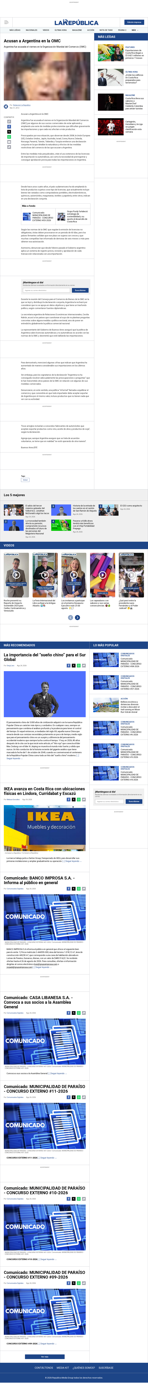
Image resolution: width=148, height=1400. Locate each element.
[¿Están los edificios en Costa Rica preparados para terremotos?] (111, 77)
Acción (124, 699)
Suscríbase (106, 1367)
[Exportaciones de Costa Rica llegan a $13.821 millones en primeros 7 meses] (111, 52)
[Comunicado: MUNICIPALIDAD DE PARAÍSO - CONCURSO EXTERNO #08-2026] (106, 660)
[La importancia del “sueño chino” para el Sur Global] (45, 694)
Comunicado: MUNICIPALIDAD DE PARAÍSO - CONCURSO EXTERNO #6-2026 (131, 731)
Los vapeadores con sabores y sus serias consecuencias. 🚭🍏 (100, 603)
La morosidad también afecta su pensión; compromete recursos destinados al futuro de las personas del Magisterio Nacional (36, 527)
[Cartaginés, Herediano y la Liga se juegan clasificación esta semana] (111, 126)
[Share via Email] (9, 142)
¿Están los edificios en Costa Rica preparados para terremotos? (134, 79)
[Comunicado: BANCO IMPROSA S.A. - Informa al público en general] (45, 917)
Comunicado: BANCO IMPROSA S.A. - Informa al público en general (39, 880)
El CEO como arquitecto (131, 505)
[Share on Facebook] (9, 127)
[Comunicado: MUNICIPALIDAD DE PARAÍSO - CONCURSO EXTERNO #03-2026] (27, 216)
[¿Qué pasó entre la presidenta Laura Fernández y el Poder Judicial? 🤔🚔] (131, 575)
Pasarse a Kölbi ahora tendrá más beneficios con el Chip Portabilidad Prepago (83, 525)
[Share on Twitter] (9, 132)
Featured (130, 47)
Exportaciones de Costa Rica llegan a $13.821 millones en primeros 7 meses (134, 54)
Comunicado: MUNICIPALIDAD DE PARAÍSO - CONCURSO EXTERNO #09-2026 (44, 1274)
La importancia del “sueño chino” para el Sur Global (45, 657)
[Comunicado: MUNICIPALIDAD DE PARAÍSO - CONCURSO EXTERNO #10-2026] (45, 1227)
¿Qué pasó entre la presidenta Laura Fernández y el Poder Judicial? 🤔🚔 (128, 604)
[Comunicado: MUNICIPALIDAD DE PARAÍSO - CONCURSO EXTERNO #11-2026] (45, 1126)
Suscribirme (80, 290)
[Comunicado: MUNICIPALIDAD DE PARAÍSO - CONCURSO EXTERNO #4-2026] (106, 773)
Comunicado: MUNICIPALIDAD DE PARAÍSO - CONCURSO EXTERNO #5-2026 (131, 753)
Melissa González (13, 799)
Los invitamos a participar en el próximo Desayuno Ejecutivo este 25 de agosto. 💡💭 (73, 604)
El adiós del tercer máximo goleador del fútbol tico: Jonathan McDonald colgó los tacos (37, 509)
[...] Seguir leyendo (71, 861)
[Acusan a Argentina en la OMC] (47, 76)
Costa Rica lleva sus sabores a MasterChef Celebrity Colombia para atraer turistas (134, 103)
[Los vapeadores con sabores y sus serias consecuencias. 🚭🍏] (102, 575)
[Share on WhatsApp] (9, 137)
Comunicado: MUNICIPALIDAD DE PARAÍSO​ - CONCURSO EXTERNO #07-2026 (131, 685)
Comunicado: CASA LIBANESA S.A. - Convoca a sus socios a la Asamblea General (38, 1002)
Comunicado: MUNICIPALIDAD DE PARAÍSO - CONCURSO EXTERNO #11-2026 (44, 1089)
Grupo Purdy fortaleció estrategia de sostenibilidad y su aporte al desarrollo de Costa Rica (77, 216)
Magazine (130, 95)
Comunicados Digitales (15, 889)
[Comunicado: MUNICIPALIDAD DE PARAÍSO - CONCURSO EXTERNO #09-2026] (45, 1312)
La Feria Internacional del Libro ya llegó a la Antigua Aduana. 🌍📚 (44, 603)
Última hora (131, 72)
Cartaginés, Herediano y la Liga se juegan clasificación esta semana (134, 126)
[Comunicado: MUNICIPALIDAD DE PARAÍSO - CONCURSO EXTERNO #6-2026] (106, 728)
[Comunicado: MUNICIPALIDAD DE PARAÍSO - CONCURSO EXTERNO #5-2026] (106, 750)
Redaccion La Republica (21, 105)
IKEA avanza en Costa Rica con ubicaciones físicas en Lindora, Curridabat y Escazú (44, 791)
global (25, 480)
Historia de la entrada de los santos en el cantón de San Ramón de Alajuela (85, 508)
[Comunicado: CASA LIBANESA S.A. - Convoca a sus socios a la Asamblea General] (45, 1042)
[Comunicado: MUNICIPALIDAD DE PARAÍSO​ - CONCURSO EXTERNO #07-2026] (106, 682)
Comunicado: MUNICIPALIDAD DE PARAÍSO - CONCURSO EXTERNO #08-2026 (131, 662)
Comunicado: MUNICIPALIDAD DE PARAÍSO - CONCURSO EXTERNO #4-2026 (131, 776)
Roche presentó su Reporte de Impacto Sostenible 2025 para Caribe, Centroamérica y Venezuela (15, 605)
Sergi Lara (10, 666)
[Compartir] (9, 147)
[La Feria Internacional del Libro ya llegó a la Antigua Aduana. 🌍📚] (45, 575)
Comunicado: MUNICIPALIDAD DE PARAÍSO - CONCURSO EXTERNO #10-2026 (44, 1190)
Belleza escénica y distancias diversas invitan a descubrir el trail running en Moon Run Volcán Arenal (130, 707)
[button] (134, 22)
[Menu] (7, 22)
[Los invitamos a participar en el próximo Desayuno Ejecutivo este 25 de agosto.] (73, 575)
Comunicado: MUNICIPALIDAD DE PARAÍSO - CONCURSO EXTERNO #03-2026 (42, 216)
